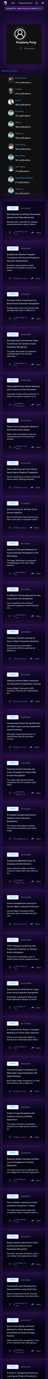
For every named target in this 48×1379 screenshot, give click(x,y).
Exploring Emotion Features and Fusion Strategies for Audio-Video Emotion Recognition (21, 772)
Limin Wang (20, 144)
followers (29, 48)
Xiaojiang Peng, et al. (20, 404)
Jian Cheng (20, 167)
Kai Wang (19, 111)
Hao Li (18, 100)
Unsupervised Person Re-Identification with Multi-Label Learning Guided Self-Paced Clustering (23, 726)
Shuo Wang (20, 155)
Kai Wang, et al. (21, 616)
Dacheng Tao (20, 78)
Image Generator (25, 3)
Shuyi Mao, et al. (21, 318)
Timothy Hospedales (24, 178)
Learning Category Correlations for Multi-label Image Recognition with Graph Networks (22, 1072)
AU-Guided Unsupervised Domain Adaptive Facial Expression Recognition (21, 818)
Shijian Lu (19, 133)
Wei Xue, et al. (21, 487)
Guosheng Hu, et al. (21, 1304)
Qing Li (18, 122)
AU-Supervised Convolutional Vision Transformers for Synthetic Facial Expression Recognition (22, 343)
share (38, 232)
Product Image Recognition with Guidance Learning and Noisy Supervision (21, 1116)
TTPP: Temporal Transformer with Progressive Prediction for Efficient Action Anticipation (22, 949)
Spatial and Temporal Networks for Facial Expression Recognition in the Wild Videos (22, 552)
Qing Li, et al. (20, 527)
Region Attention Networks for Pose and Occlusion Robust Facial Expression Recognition (22, 1245)
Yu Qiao (18, 89)
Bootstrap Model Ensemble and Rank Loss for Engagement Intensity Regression (23, 1162)
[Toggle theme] (37, 3)
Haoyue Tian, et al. (21, 447)
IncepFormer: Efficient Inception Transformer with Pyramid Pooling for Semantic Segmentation (23, 257)
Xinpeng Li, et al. (21, 232)
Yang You (19, 189)
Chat (13, 3)
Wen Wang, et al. (21, 967)
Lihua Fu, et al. (21, 278)
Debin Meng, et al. (20, 1220)
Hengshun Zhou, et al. (20, 793)
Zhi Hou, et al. (21, 659)
